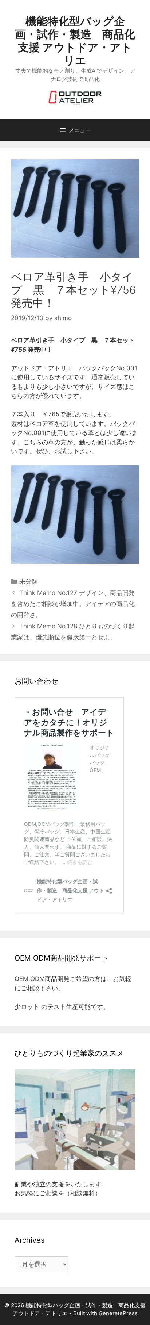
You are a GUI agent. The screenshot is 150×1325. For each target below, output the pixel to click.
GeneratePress (118, 1313)
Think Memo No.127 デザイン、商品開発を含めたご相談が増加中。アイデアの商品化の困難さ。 (73, 604)
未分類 (28, 581)
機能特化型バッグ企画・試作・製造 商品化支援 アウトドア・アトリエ (75, 41)
